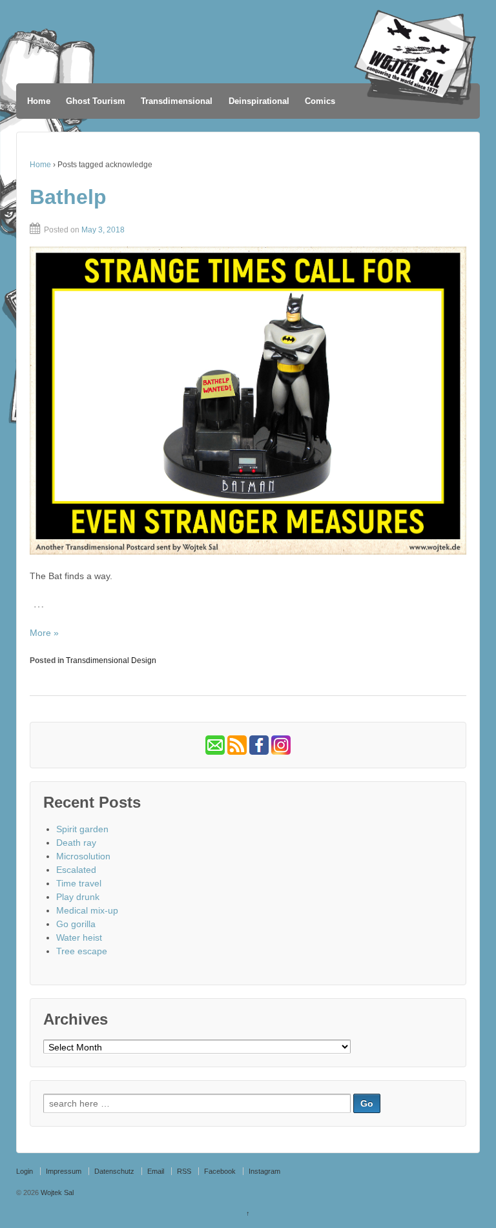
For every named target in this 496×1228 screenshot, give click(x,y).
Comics (320, 101)
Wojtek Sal (56, 1192)
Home (38, 101)
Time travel (78, 883)
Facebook (220, 1171)
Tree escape (81, 951)
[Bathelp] (248, 401)
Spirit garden (82, 829)
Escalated (76, 870)
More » (44, 633)
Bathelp (68, 197)
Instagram (264, 1171)
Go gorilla (76, 924)
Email (155, 1171)
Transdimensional (176, 101)
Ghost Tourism (95, 101)
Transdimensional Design (111, 660)
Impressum (63, 1171)
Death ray (76, 842)
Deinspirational (259, 101)
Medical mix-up (87, 910)
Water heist (79, 937)
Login (24, 1171)
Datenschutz (114, 1171)
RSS (184, 1171)
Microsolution (83, 856)
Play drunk (77, 897)
